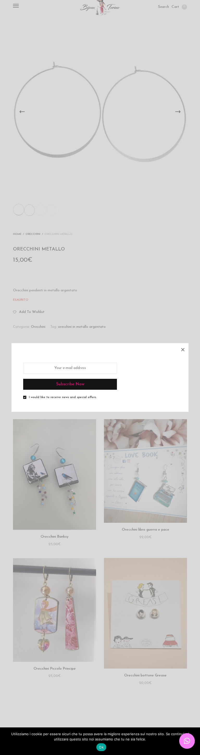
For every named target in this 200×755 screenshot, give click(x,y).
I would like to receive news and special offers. (63, 397)
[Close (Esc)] (183, 349)
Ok (101, 747)
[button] (187, 741)
